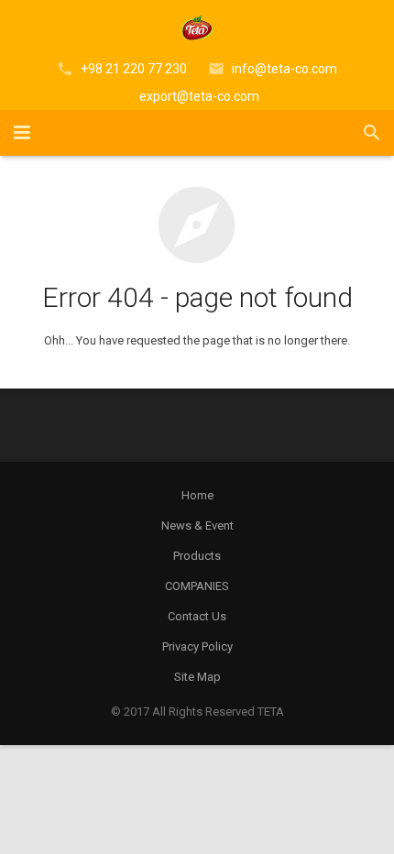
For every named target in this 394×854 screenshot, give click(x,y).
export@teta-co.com (199, 96)
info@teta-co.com (284, 68)
